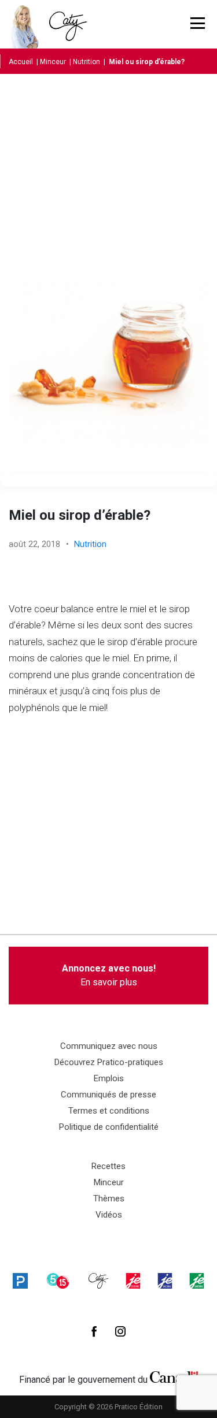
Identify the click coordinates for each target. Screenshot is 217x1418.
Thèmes (108, 1198)
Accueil (21, 62)
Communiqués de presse (108, 1094)
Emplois (109, 1078)
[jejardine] (196, 1280)
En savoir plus (109, 975)
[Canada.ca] (174, 1377)
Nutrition (86, 62)
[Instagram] (120, 1331)
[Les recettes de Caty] (27, 24)
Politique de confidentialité (109, 1127)
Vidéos (108, 1214)
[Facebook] (94, 1331)
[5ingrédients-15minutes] (58, 1280)
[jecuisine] (133, 1280)
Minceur (53, 62)
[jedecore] (164, 1280)
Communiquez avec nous (108, 1046)
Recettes (108, 1166)
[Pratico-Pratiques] (20, 1280)
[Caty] (98, 1280)
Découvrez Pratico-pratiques (108, 1062)
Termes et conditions (108, 1111)
